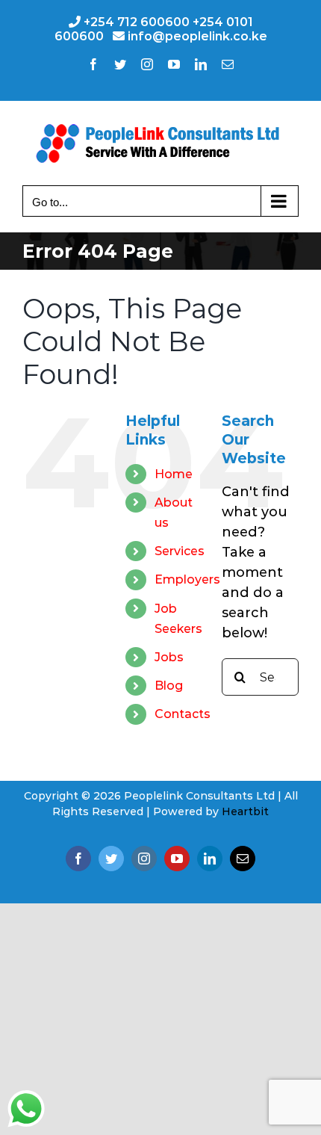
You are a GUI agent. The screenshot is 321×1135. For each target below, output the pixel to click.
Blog (169, 685)
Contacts (183, 714)
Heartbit (245, 811)
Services (180, 551)
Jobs (169, 657)
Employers (187, 579)
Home (174, 474)
